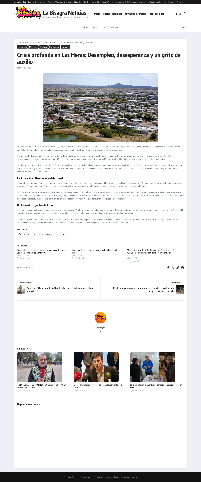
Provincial (129, 13)
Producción (54, 47)
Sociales (26, 42)
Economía (22, 47)
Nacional (117, 13)
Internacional (156, 13)
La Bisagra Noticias (64, 12)
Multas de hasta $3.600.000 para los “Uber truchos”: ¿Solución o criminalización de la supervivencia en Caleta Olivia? (150, 253)
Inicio (97, 13)
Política (106, 13)
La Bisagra (100, 327)
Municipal (141, 13)
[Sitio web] (100, 332)
